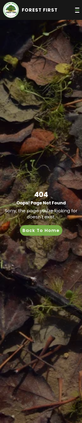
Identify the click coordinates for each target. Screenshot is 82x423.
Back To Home (41, 230)
